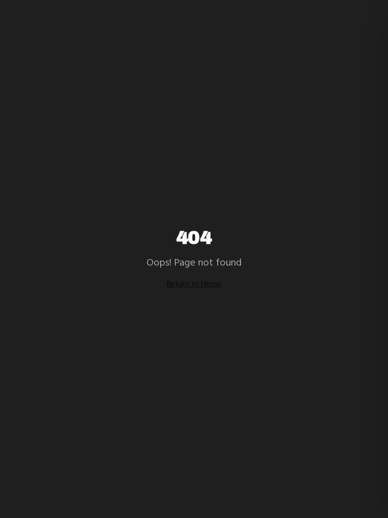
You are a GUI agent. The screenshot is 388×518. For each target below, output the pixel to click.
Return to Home (194, 284)
